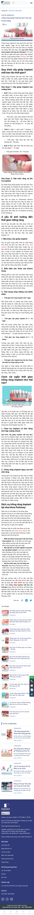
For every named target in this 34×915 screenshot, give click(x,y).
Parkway (23, 56)
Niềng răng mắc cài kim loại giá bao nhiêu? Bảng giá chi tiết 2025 (20, 639)
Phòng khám (17, 913)
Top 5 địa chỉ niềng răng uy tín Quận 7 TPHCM (20, 648)
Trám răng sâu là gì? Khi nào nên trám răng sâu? (19, 712)
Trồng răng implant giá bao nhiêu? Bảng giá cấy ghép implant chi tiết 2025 (20, 630)
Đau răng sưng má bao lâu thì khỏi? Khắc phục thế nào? (20, 666)
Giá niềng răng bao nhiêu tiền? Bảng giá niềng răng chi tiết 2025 (20, 611)
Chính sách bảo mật (7, 858)
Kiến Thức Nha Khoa (7, 855)
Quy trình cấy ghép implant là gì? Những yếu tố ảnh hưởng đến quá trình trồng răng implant (20, 657)
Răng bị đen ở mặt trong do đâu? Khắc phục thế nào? (19, 675)
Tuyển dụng (4, 862)
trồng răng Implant (21, 531)
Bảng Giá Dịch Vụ (6, 848)
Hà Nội (3, 874)
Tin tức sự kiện (5, 852)
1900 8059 (18, 583)
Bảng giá (11, 913)
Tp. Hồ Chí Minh (6, 870)
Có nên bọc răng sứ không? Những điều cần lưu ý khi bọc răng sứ (20, 703)
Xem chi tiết (17, 740)
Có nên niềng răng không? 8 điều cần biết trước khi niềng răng (21, 694)
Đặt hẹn (23, 913)
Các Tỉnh (4, 877)
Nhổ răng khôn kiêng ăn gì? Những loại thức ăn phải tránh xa (22, 751)
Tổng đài (30, 913)
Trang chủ (4, 10)
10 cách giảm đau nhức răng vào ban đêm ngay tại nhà (21, 685)
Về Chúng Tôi (5, 845)
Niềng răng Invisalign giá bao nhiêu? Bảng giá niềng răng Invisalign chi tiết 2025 (21, 621)
